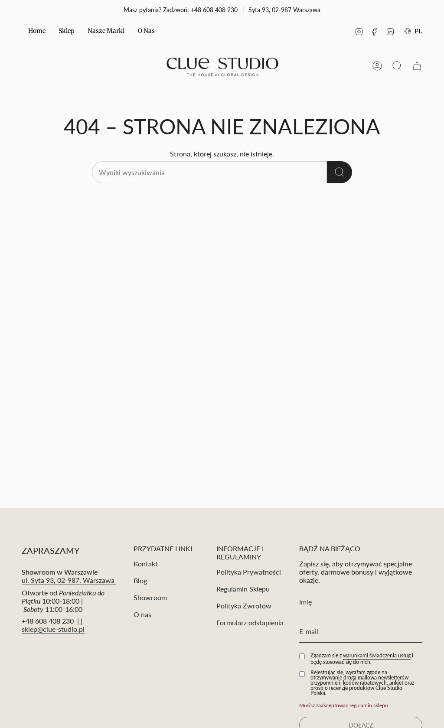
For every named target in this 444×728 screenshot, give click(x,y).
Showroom (150, 597)
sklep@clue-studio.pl (53, 629)
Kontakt (146, 563)
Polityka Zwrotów (243, 605)
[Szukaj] (339, 172)
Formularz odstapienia (250, 622)
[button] (66, 31)
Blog (140, 580)
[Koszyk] (417, 65)
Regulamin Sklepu (243, 589)
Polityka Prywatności (248, 572)
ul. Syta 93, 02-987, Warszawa (69, 580)
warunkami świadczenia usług (377, 655)
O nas (142, 614)
